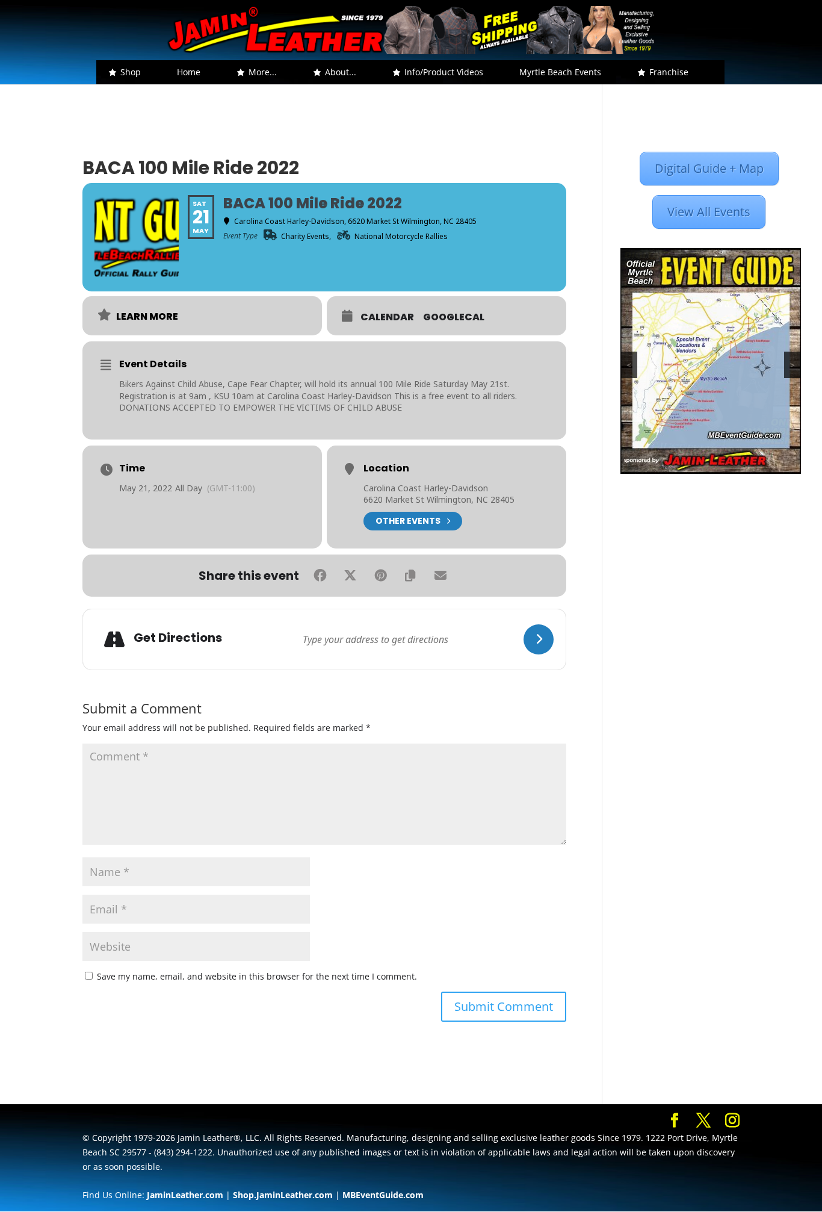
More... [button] (263, 72)
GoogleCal (453, 317)
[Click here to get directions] (539, 639)
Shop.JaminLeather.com (283, 1195)
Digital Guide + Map (709, 168)
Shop (130, 72)
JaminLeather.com (185, 1195)
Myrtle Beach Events (560, 72)
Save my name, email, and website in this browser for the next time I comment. (257, 976)
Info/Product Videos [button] (443, 72)
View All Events (708, 212)
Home (188, 72)
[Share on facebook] (320, 576)
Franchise (668, 72)
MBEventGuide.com (383, 1195)
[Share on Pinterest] (380, 576)
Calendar (387, 317)
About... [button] (340, 72)
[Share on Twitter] (350, 576)
